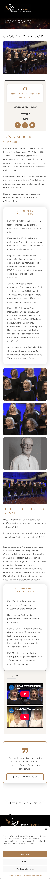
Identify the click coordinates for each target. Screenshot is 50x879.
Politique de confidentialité (32, 875)
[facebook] (25, 125)
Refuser (25, 861)
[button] (46, 829)
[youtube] (32, 125)
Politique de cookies (14, 875)
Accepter (25, 854)
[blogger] (18, 125)
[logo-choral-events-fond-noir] (17, 5)
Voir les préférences (25, 869)
